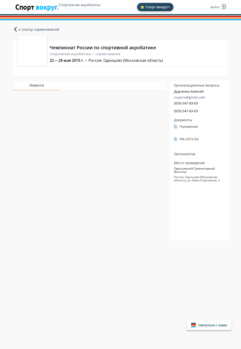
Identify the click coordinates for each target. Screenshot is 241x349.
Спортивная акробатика (79, 4)
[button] (209, 325)
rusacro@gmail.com (189, 97)
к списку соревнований (39, 29)
